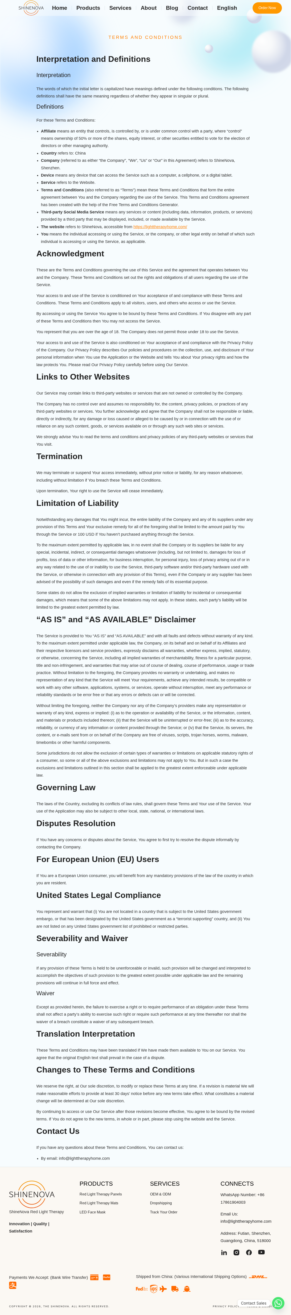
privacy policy (226, 1306)
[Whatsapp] (278, 1303)
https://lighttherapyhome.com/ (160, 227)
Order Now (267, 8)
